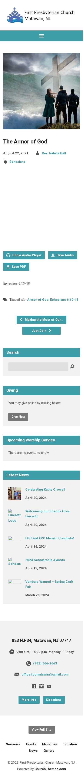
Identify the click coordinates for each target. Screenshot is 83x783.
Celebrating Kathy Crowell (45, 489)
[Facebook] (34, 686)
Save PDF (18, 267)
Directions (54, 700)
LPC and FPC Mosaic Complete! (49, 538)
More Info (29, 700)
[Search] (72, 367)
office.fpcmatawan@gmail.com (45, 674)
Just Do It (39, 331)
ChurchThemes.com (50, 769)
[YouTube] (49, 686)
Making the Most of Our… (43, 320)
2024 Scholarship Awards (45, 560)
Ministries (49, 744)
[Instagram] (41, 686)
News (33, 751)
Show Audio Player (26, 255)
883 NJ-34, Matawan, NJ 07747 (41, 640)
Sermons (13, 744)
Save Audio (65, 255)
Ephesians (18, 162)
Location (70, 744)
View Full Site (42, 729)
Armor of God (38, 300)
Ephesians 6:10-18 (64, 300)
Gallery (49, 751)
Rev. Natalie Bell (54, 153)
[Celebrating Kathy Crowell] (14, 497)
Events (31, 744)
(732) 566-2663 (45, 663)
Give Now (18, 417)
